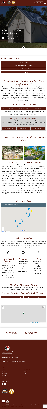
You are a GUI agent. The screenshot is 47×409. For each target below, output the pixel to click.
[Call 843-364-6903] (35, 3)
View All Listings (24, 62)
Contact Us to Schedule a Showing (12, 297)
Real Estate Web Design (7, 406)
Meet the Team (23, 128)
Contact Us (38, 128)
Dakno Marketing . (19, 406)
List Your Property (23, 72)
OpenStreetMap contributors (41, 322)
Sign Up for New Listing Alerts (34, 297)
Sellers (25, 371)
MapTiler (35, 322)
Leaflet (32, 322)
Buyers (3, 371)
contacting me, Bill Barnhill (37, 287)
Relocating (4, 373)
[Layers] (44, 307)
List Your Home (38, 108)
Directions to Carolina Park (8, 324)
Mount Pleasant (10, 33)
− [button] (2, 308)
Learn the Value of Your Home (23, 68)
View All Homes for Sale (8, 108)
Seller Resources (9, 128)
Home (3, 369)
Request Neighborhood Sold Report (23, 65)
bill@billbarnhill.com (20, 361)
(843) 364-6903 (7, 361)
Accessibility (41, 404)
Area (25, 373)
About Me (4, 375)
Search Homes (27, 369)
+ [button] (2, 306)
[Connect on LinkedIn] (2, 384)
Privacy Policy (35, 404)
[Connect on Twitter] (5, 384)
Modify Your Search (23, 108)
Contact (39, 2)
